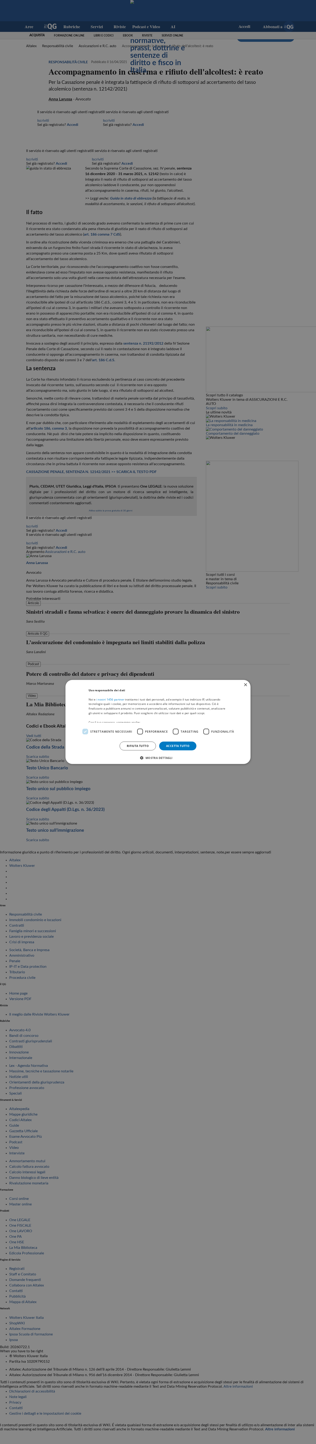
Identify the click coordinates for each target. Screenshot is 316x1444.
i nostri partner (110, 699)
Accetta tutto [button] (177, 746)
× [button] (245, 685)
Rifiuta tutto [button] (138, 746)
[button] (157, 758)
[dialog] (158, 722)
